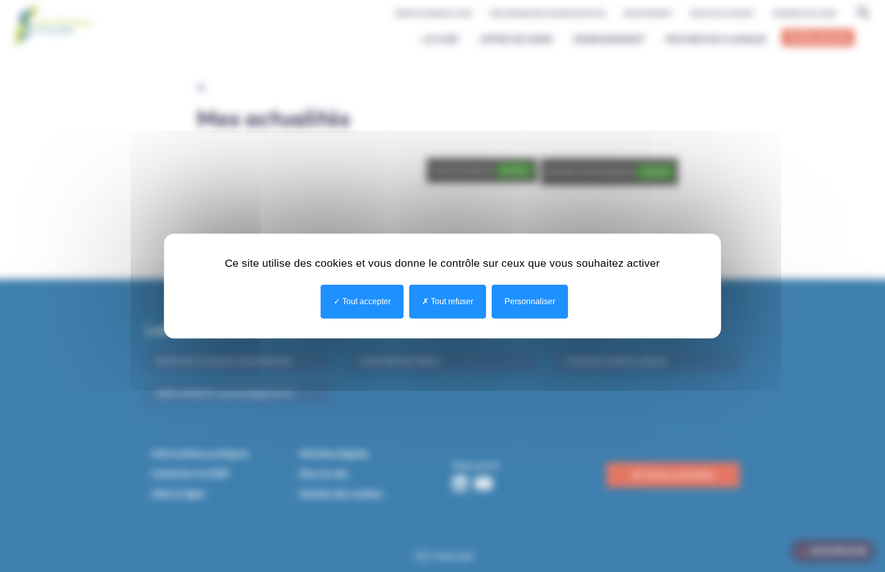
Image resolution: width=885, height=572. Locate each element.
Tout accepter (365, 301)
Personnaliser (529, 301)
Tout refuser (451, 301)
